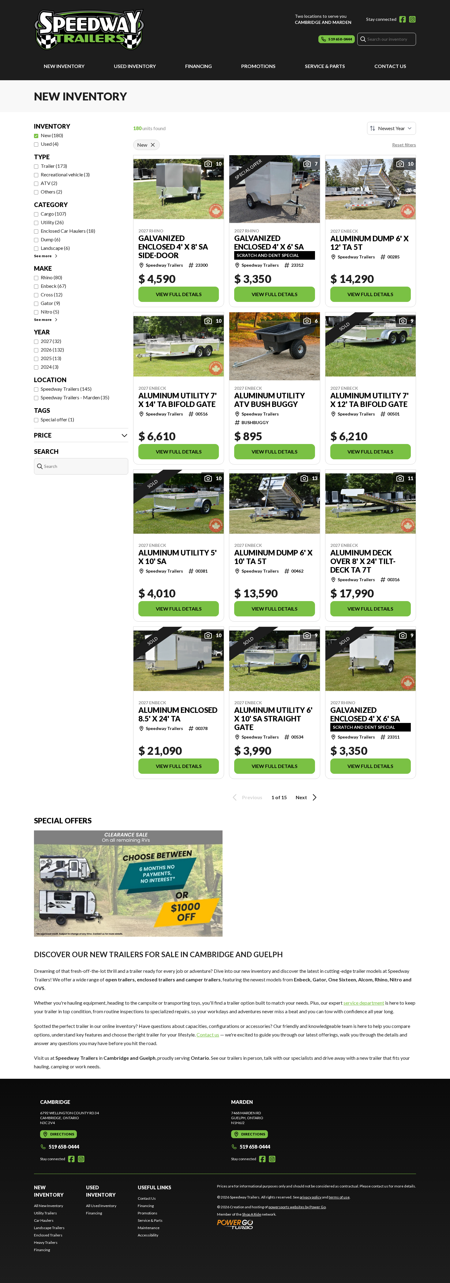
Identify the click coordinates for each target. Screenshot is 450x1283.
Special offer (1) (57, 419)
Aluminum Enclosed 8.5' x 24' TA (177, 714)
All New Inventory (48, 1205)
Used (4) (49, 144)
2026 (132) (52, 349)
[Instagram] (412, 19)
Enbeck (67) (53, 286)
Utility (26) (52, 222)
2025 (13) (51, 358)
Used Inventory (135, 66)
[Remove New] (153, 145)
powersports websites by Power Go (297, 1207)
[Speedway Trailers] (110, 29)
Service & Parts (325, 66)
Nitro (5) (50, 311)
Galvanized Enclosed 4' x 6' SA (269, 242)
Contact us (208, 1034)
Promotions (258, 66)
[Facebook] (402, 19)
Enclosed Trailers (48, 1235)
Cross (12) (51, 294)
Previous (252, 797)
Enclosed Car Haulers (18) (68, 231)
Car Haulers (44, 1220)
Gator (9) (50, 303)
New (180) (52, 135)
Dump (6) (50, 239)
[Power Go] (272, 1224)
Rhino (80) (51, 277)
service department (363, 1003)
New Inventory (64, 66)
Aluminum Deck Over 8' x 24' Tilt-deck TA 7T (363, 561)
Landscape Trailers (49, 1227)
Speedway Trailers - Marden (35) (75, 397)
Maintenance (148, 1227)
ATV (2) (49, 183)
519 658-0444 (64, 1146)
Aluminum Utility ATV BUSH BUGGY (269, 399)
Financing (198, 66)
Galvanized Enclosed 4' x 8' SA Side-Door (173, 247)
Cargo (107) (53, 213)
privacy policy (310, 1197)
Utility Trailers (45, 1213)
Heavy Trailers (46, 1242)
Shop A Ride (251, 1214)
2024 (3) (49, 367)
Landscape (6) (55, 248)
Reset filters (404, 144)
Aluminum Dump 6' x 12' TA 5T (369, 242)
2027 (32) (51, 341)
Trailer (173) (54, 166)
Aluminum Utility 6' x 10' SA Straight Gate (273, 719)
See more (43, 256)
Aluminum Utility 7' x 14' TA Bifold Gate (177, 399)
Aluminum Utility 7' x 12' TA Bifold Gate (369, 399)
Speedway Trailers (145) (66, 389)
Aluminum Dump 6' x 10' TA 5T (273, 557)
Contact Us (390, 66)
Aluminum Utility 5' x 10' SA (177, 557)
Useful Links (154, 1187)
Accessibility (148, 1235)
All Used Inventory (101, 1205)
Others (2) (51, 191)
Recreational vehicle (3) (65, 174)
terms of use (339, 1197)
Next (301, 797)
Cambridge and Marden (323, 22)
